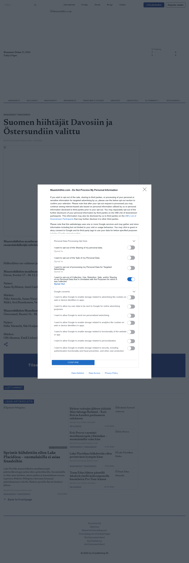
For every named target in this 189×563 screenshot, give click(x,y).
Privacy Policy (111, 373)
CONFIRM (73, 362)
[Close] (145, 190)
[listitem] (94, 241)
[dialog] (94, 282)
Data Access (94, 373)
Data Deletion (77, 373)
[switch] (131, 248)
